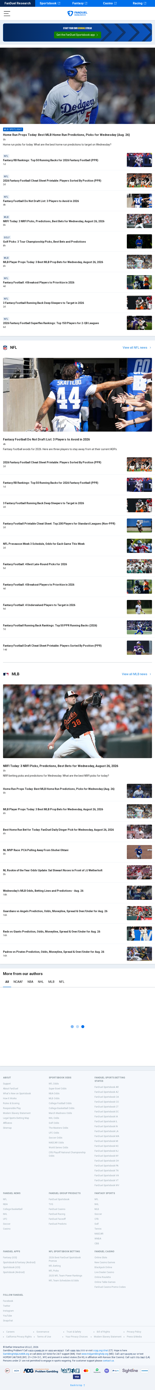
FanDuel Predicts (58, 1224)
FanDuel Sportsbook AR (107, 1087)
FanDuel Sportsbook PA (106, 1165)
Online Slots (101, 1257)
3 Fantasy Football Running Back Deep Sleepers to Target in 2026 (43, 302)
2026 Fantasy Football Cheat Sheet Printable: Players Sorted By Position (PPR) (52, 180)
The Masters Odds (58, 1128)
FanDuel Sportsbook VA (107, 1175)
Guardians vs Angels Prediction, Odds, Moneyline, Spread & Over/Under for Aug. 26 (55, 911)
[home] (77, 13)
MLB (51, 982)
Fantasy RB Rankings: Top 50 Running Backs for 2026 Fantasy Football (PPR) (50, 160)
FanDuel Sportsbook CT (107, 1106)
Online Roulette (103, 1277)
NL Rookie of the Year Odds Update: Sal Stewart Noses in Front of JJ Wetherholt (52, 870)
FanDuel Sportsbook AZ (107, 1092)
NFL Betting (55, 1266)
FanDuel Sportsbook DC (107, 1111)
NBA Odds (54, 1093)
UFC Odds (54, 1133)
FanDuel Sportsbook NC (107, 1146)
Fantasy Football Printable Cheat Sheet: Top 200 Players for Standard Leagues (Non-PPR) (59, 523)
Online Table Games (105, 1282)
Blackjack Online (103, 1267)
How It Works (10, 1098)
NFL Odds (54, 1083)
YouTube (7, 1315)
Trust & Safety (74, 1331)
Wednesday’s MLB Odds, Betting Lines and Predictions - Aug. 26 (43, 890)
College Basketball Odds (61, 1108)
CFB (97, 1219)
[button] (77, 35)
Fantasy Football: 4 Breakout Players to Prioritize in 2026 (38, 282)
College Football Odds (60, 1103)
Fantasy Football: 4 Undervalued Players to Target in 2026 (39, 605)
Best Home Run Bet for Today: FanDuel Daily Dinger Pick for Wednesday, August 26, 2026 (58, 829)
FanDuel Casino (57, 1209)
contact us (108, 1360)
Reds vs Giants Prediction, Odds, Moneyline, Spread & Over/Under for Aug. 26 (51, 931)
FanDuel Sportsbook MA (107, 1136)
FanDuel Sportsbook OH (107, 1160)
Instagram (8, 1311)
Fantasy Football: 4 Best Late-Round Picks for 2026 (35, 564)
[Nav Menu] (7, 13)
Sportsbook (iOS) (11, 1267)
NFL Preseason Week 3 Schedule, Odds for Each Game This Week (44, 543)
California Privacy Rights (19, 1336)
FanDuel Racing (57, 1214)
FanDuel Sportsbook (59, 1199)
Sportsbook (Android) (14, 1272)
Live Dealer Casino (104, 1272)
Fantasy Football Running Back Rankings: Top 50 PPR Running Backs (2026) (50, 625)
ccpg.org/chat (100, 1350)
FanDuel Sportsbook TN (107, 1170)
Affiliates (7, 1123)
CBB (97, 1243)
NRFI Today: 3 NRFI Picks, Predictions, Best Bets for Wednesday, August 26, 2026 (53, 221)
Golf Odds (54, 1123)
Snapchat (8, 1320)
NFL (61, 982)
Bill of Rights (103, 1331)
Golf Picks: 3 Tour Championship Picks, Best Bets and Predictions (44, 241)
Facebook (8, 1301)
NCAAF (18, 982)
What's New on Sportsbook (17, 1093)
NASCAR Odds (56, 1142)
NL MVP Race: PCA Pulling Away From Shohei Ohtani (35, 850)
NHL (41, 982)
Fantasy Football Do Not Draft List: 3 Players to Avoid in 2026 (41, 201)
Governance (42, 1331)
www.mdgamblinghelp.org (94, 1354)
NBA (30, 982)
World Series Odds (58, 1147)
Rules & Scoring (11, 1103)
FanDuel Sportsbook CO (107, 1102)
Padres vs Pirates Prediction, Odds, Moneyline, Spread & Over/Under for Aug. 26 (53, 951)
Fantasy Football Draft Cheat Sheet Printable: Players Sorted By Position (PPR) (52, 645)
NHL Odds (54, 1118)
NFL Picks (54, 1270)
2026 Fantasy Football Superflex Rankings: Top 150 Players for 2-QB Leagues (51, 323)
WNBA (98, 1238)
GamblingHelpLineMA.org (16, 1354)
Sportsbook (48, 3)
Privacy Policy (134, 1331)
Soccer (6, 1224)
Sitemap (7, 1128)
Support (7, 1083)
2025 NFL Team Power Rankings (65, 1275)
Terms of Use (44, 1336)
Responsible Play (12, 1108)
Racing (138, 3)
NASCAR (99, 1233)
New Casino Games (105, 1262)
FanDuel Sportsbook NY (107, 1156)
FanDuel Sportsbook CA (107, 1097)
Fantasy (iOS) (10, 1257)
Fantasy (78, 3)
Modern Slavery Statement (17, 1113)
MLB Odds (54, 1098)
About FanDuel (10, 1088)
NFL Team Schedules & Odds (64, 1280)
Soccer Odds (55, 1137)
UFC (5, 1219)
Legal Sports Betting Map (16, 1118)
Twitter (6, 1306)
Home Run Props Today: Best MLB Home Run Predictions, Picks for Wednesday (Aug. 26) (66, 135)
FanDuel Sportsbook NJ (107, 1151)
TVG (51, 1204)
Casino (108, 3)
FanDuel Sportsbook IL (106, 1121)
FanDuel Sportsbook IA (106, 1116)
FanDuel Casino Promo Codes (110, 1287)
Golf (97, 1224)
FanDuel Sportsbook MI (106, 1141)
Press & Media (134, 1336)
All (7, 982)
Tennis (98, 1228)
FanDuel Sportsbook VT (107, 1180)
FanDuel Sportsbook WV (107, 1185)
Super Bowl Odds (58, 1088)
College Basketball (12, 1209)
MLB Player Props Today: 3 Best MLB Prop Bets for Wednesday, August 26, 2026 (53, 262)
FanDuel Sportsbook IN (106, 1126)
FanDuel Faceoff (57, 1219)
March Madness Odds (60, 1113)
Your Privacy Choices (77, 1336)
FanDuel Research (18, 3)
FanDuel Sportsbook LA (106, 1131)
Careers (10, 1331)
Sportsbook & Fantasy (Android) (19, 1262)
